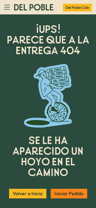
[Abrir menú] (7, 7)
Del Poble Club (77, 7)
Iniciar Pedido (68, 193)
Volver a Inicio (28, 193)
